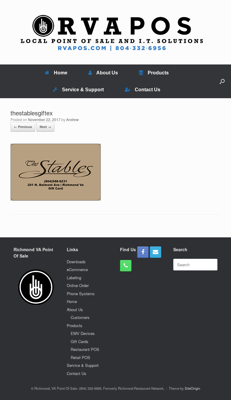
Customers (80, 317)
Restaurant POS (85, 349)
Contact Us (147, 89)
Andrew (72, 119)
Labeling (74, 277)
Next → (45, 126)
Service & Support (83, 89)
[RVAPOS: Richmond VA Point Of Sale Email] (155, 252)
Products (158, 72)
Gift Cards (79, 341)
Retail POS (80, 357)
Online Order (78, 285)
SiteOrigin (192, 388)
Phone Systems (81, 293)
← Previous (23, 126)
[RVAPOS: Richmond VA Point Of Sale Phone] (125, 265)
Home (60, 72)
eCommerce (77, 269)
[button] (222, 81)
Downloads (76, 261)
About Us (107, 72)
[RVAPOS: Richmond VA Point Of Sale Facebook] (143, 252)
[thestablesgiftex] (56, 199)
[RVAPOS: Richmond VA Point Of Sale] (112, 32)
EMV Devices (83, 333)
